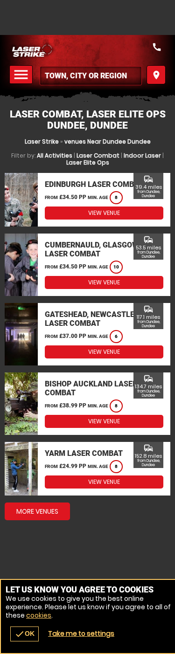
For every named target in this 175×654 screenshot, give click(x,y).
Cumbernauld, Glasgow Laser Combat (92, 249)
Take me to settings (81, 633)
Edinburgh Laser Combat (94, 184)
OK (24, 634)
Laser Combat (98, 155)
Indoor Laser (142, 155)
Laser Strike (42, 141)
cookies (38, 615)
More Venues (37, 511)
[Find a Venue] (91, 75)
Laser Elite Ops (87, 162)
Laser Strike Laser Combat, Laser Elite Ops (87, 50)
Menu (22, 75)
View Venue (104, 213)
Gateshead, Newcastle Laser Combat (89, 319)
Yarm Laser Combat (84, 453)
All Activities (54, 155)
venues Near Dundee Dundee (107, 141)
